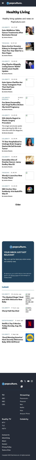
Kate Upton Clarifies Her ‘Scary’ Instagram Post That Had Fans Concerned (12, 85)
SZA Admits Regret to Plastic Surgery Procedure (11, 120)
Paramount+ (24, 398)
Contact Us (6, 435)
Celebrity (6, 27)
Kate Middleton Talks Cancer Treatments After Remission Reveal (12, 32)
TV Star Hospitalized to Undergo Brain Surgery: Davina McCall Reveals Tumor (12, 144)
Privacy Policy (8, 277)
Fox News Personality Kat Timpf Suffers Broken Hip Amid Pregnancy (13, 104)
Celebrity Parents (6, 98)
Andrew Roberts (8, 37)
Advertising (6, 438)
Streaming (24, 395)
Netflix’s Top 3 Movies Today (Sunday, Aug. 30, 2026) (12, 325)
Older (18, 204)
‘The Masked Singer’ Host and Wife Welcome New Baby (12, 299)
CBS (3, 404)
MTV (3, 422)
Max (21, 404)
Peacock (23, 401)
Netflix (22, 407)
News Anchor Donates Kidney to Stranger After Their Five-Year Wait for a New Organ (12, 49)
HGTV (4, 428)
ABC (3, 398)
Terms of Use (14, 275)
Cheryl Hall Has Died (10, 311)
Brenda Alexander (8, 133)
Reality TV (6, 419)
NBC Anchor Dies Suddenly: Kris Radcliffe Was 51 (12, 191)
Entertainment (8, 320)
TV (3, 395)
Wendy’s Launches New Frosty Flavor (12, 176)
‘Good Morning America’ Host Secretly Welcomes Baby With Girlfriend (12, 339)
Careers (4, 444)
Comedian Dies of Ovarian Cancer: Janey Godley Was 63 (11, 161)
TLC (3, 425)
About (4, 441)
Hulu (21, 410)
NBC (3, 401)
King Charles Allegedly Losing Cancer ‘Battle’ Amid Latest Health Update (11, 67)
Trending (5, 43)
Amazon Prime (25, 414)
